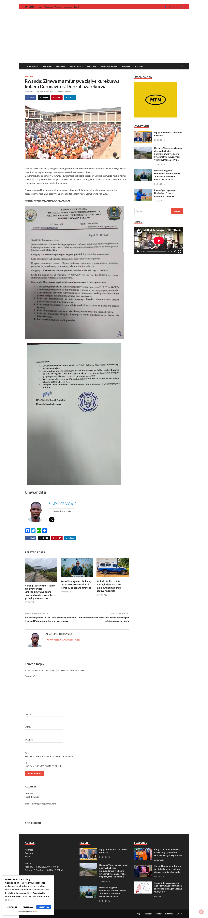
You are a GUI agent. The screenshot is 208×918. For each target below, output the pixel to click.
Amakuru (29, 76)
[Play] (138, 251)
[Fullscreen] (179, 251)
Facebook (49, 7)
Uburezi (60, 66)
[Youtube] (173, 6)
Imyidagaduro (109, 66)
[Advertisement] (104, 42)
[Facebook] (165, 6)
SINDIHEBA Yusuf (47, 91)
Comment (31, 676)
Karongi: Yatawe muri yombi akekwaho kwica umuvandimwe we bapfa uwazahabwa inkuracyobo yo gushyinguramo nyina (40, 592)
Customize (12, 907)
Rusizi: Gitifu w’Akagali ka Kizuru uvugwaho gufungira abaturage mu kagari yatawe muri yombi (168, 887)
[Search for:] (158, 211)
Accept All (44, 907)
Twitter (58, 7)
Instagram (68, 7)
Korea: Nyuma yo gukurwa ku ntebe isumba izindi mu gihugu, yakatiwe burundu (167, 869)
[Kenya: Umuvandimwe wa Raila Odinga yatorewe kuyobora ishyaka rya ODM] (143, 849)
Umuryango (75, 66)
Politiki (139, 66)
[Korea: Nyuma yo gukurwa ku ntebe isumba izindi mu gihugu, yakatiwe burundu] (143, 866)
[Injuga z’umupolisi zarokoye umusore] (143, 132)
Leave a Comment (64, 91)
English (47, 66)
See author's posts (62, 511)
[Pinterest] (177, 6)
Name (28, 714)
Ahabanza (32, 66)
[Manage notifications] (201, 911)
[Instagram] (181, 6)
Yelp (40, 7)
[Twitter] (169, 6)
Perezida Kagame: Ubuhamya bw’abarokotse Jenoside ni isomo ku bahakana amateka (76, 584)
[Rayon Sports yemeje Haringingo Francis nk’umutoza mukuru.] (143, 190)
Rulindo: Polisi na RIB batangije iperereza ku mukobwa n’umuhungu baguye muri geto (109, 586)
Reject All (28, 907)
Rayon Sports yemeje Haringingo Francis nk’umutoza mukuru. (165, 193)
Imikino (126, 66)
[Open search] (182, 66)
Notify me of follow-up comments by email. (50, 756)
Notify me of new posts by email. (43, 766)
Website (29, 740)
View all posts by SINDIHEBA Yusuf (64, 639)
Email (76, 7)
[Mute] (175, 251)
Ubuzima (92, 66)
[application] (158, 240)
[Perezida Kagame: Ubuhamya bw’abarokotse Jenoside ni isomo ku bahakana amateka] (77, 568)
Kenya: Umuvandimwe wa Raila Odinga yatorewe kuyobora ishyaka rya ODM (168, 852)
